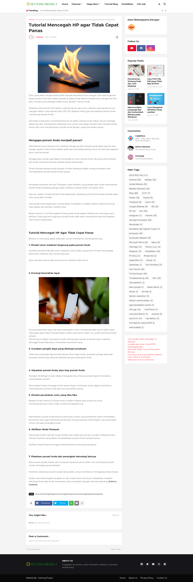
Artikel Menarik (138, 184)
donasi (133, 291)
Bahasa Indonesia (139, 189)
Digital (148, 197)
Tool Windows (153, 265)
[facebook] (141, 48)
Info (143, 211)
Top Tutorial (136, 269)
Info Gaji (141, 4)
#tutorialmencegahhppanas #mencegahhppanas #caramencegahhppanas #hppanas (75, 20)
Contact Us (162, 578)
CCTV (146, 193)
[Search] (165, 4)
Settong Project (45, 578)
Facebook (135, 202)
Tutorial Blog (111, 4)
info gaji (135, 309)
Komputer (136, 233)
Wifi (156, 278)
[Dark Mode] (159, 4)
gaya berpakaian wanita (141, 305)
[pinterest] (165, 564)
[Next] (165, 10)
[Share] (117, 37)
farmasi (147, 291)
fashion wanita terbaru (141, 300)
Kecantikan (135, 224)
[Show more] (82, 503)
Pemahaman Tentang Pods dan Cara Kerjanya (134, 82)
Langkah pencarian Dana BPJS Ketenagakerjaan (142, 345)
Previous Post (34, 549)
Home (65, 4)
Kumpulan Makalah (140, 238)
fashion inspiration (139, 296)
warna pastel (136, 327)
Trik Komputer (138, 274)
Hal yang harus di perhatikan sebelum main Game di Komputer (145, 355)
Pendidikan (127, 4)
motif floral (151, 309)
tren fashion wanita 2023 (142, 323)
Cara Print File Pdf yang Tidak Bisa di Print (154, 81)
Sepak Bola (136, 260)
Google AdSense (138, 206)
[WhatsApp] (71, 503)
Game (150, 202)
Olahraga (135, 247)
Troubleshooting (139, 278)
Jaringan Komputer (140, 220)
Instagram (135, 215)
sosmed (157, 314)
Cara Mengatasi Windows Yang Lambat (154, 109)
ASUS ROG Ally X (138, 175)
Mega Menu (92, 4)
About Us (133, 578)
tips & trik (135, 318)
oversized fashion (138, 314)
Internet (151, 215)
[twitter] (147, 564)
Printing (134, 256)
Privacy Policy (146, 578)
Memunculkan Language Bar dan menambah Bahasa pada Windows (135, 112)
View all (115, 515)
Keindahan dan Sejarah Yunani (144, 229)
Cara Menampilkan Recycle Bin (54, 10)
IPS (132, 211)
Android (135, 180)
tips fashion (152, 318)
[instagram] (150, 48)
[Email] (76, 503)
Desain (134, 197)
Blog (133, 193)
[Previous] (162, 10)
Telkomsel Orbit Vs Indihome (141, 360)
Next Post (115, 549)
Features (76, 4)
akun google (136, 287)
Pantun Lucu (152, 247)
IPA (154, 206)
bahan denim (154, 287)
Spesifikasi (135, 265)
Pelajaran (135, 251)
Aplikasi (150, 180)
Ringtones (150, 256)
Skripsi (151, 260)
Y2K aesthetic (136, 282)
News (156, 242)
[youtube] (132, 48)
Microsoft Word (138, 242)
